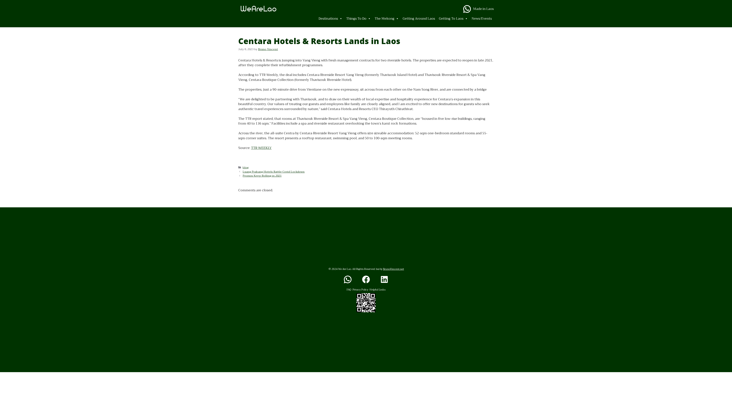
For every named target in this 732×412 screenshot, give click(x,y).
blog (246, 167)
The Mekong (384, 18)
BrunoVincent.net (393, 269)
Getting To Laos (451, 18)
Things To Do (356, 18)
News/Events (482, 18)
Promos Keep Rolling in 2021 (262, 175)
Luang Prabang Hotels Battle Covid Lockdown (274, 171)
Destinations (328, 18)
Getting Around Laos (419, 18)
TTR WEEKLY (261, 148)
